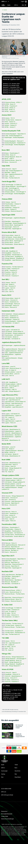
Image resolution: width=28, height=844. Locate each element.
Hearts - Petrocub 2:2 (11, 307)
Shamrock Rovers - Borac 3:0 (13, 160)
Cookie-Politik (4, 816)
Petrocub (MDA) (7, 540)
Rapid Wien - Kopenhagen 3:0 (13, 228)
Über (16, 774)
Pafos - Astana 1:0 (10, 121)
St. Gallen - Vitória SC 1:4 (12, 615)
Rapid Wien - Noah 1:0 (11, 464)
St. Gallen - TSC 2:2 (10, 613)
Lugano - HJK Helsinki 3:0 (12, 329)
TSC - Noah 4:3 (9, 471)
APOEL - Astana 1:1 (10, 111)
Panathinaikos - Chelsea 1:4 (13, 204)
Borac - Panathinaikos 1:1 (12, 153)
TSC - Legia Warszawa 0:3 (12, 399)
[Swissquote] (19, 748)
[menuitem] (9, 5)
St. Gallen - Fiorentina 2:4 (12, 268)
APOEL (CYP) (6, 99)
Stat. (2, 777)
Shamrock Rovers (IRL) (10, 587)
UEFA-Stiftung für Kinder (7, 795)
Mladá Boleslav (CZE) (9, 426)
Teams (16, 764)
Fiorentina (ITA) (7, 264)
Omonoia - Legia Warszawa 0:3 (14, 403)
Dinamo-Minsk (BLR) (9, 232)
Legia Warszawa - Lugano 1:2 (13, 405)
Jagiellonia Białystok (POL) (11, 342)
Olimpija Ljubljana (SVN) (10, 475)
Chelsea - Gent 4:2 (10, 202)
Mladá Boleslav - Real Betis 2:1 (13, 435)
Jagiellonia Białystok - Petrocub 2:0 (15, 349)
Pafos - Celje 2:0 (9, 176)
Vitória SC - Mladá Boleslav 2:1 (13, 433)
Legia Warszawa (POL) (10, 395)
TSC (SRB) (5, 638)
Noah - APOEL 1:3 (10, 109)
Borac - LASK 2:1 (9, 158)
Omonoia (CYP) (7, 493)
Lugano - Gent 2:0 (10, 288)
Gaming (3, 774)
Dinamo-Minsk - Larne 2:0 (12, 242)
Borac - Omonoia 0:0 (11, 162)
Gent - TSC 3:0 (9, 289)
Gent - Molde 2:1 (9, 284)
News (16, 767)
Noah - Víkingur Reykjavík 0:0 (13, 468)
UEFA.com (3, 791)
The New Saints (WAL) (10, 620)
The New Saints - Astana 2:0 (13, 120)
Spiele (2, 764)
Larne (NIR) (6, 363)
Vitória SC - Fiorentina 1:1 (12, 275)
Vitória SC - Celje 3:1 (11, 169)
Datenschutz (4, 811)
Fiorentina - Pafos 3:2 (11, 272)
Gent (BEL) (5, 279)
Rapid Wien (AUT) (8, 556)
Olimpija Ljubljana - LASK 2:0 (13, 384)
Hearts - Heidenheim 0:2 (12, 302)
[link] (8, 5)
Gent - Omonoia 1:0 (10, 286)
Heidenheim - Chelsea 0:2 (12, 207)
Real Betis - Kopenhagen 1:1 (12, 221)
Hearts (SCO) (6, 295)
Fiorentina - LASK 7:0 (11, 274)
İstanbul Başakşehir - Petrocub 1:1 (14, 141)
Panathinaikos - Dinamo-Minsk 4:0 (14, 244)
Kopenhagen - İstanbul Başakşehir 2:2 (15, 223)
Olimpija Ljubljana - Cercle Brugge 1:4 (15, 191)
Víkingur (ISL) (6, 654)
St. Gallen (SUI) (7, 605)
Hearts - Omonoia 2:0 (11, 300)
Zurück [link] (5, 9)
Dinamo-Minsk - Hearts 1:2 (12, 235)
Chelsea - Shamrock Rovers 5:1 (13, 211)
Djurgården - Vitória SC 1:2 (12, 253)
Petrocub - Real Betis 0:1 (11, 550)
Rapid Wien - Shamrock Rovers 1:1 (14, 564)
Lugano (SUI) (6, 410)
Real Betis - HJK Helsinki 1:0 (12, 338)
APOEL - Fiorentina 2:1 (11, 106)
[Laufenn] (3, 748)
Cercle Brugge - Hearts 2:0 (12, 190)
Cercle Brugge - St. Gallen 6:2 (13, 184)
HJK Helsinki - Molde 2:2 (11, 337)
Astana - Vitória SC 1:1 (11, 123)
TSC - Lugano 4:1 (9, 417)
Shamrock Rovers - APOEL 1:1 (13, 102)
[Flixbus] (19, 751)
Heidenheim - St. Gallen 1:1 (12, 323)
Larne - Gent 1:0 (9, 291)
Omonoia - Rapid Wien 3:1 (12, 503)
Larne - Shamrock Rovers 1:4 (13, 368)
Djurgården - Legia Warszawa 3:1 (14, 260)
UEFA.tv (3, 767)
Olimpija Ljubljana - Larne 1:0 (13, 372)
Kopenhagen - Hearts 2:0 (12, 226)
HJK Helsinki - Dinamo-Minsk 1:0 (14, 237)
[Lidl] (8, 751)
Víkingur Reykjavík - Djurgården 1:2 (14, 258)
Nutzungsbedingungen (6, 813)
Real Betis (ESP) (7, 571)
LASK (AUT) (6, 379)
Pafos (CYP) (6, 508)
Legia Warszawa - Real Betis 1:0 (14, 398)
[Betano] (14, 751)
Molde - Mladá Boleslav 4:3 (12, 440)
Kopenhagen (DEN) (8, 215)
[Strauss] (8, 748)
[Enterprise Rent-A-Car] (14, 748)
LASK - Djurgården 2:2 (11, 251)
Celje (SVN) (6, 166)
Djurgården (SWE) (8, 248)
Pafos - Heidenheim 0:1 (11, 315)
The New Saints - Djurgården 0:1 (14, 256)
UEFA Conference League (3, 5)
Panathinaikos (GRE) (9, 524)
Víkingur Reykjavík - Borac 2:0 (13, 156)
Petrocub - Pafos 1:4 (11, 511)
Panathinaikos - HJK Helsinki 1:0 (14, 335)
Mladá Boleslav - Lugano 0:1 (13, 415)
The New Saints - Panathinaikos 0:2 (15, 534)
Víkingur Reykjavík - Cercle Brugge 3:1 (15, 186)
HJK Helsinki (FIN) (8, 326)
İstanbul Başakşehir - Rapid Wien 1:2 (15, 133)
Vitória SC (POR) (7, 669)
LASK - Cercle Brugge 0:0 (12, 188)
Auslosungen (4, 771)
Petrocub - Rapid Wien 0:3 (12, 546)
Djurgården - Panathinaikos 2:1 (13, 254)
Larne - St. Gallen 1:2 (10, 370)
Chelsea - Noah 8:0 (10, 205)
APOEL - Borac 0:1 (10, 104)
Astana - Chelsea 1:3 (10, 125)
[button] (24, 5)
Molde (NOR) (6, 444)
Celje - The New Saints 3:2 (12, 178)
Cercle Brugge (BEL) (9, 181)
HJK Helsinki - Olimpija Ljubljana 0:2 (15, 333)
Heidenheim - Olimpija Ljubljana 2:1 (15, 314)
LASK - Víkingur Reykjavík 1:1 (12, 391)
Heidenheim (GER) (8, 311)
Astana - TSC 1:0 (10, 118)
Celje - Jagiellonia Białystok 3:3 (14, 174)
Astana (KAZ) (6, 115)
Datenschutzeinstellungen (7, 818)
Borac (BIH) (6, 150)
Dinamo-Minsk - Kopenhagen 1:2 (14, 225)
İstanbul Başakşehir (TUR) (11, 131)
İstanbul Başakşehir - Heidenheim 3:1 (15, 142)
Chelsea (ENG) (7, 199)
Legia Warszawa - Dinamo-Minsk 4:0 (15, 239)
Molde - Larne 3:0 (10, 366)
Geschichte (17, 771)
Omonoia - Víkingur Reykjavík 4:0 (14, 496)
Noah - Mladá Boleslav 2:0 (12, 429)
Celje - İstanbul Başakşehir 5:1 (13, 135)
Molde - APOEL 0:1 (10, 107)
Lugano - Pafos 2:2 (10, 422)
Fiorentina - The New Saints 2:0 (14, 266)
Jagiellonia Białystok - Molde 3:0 (14, 350)
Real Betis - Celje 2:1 (10, 172)
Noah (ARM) (6, 459)
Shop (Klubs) (18, 777)
